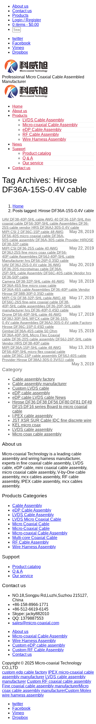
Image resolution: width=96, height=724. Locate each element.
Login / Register (26, 20)
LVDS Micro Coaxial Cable (36, 519)
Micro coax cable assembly (36, 434)
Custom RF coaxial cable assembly (59, 681)
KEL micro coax (26, 425)
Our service (33, 163)
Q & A (28, 158)
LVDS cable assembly (32, 429)
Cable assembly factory (33, 379)
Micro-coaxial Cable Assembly (50, 125)
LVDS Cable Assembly (43, 120)
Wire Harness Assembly (44, 139)
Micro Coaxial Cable (30, 524)
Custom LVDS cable (30, 388)
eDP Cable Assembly (42, 129)
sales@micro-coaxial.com (35, 623)
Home (17, 106)
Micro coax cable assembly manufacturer (45, 688)
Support (18, 149)
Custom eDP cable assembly (38, 645)
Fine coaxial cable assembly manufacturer (40, 686)
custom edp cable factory (24, 672)
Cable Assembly (27, 505)
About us (20, 6)
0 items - (25, 24)
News (17, 144)
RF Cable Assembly (41, 134)
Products (20, 15)
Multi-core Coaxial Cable (34, 537)
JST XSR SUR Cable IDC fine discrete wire (51, 420)
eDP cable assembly (31, 393)
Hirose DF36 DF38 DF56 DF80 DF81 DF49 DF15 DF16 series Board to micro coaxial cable (52, 406)
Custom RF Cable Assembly (38, 650)
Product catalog (37, 153)
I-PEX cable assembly (32, 416)
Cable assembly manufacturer (39, 384)
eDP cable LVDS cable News (39, 397)
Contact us (22, 11)
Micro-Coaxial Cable (31, 528)
